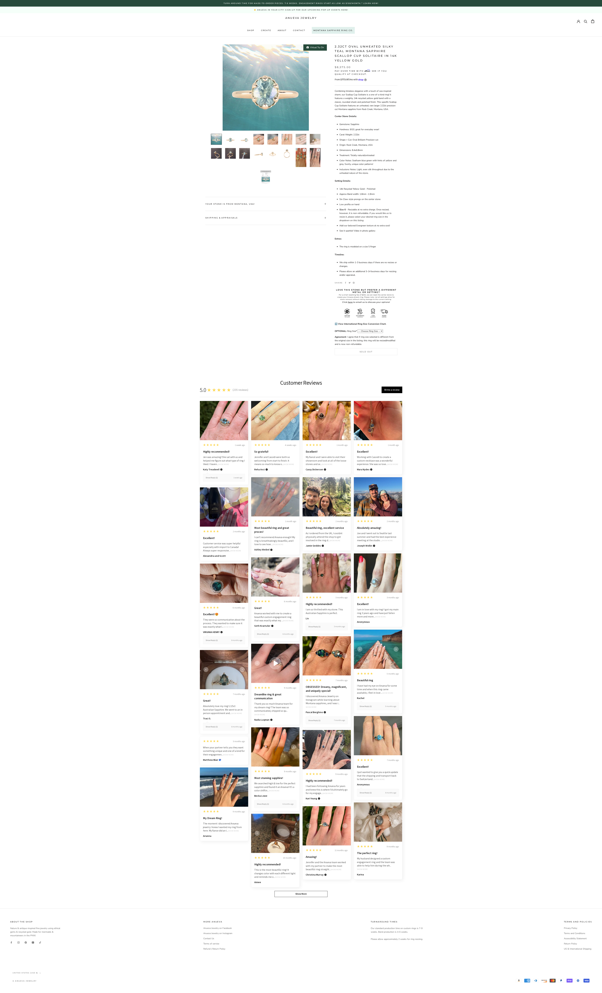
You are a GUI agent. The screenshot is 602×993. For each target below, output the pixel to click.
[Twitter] (350, 283)
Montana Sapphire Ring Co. (333, 30)
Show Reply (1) (212, 477)
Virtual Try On (316, 47)
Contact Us (208, 938)
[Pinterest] (354, 283)
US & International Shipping (577, 948)
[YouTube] (33, 942)
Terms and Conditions (574, 933)
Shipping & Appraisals (221, 218)
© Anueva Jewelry (25, 981)
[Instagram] (18, 942)
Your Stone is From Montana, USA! (230, 204)
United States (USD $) (25, 973)
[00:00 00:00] (266, 87)
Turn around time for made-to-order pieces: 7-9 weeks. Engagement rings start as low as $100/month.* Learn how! (301, 3)
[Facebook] (345, 283)
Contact (299, 30)
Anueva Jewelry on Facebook (217, 928)
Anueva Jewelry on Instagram (217, 933)
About (282, 30)
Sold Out (366, 351)
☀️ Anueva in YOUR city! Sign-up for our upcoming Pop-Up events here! (301, 10)
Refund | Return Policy (214, 948)
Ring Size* (346, 331)
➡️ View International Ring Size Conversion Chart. (360, 323)
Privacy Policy (570, 928)
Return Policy (570, 943)
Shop (250, 30)
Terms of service (211, 943)
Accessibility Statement (575, 938)
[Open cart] (592, 21)
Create (266, 30)
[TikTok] (40, 942)
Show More (223, 464)
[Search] (585, 21)
